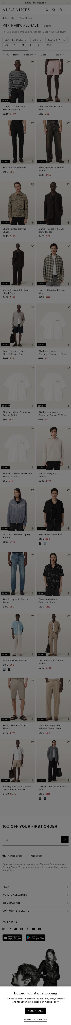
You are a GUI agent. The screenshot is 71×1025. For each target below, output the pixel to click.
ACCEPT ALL (35, 1011)
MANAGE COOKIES (35, 1019)
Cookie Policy (52, 1001)
